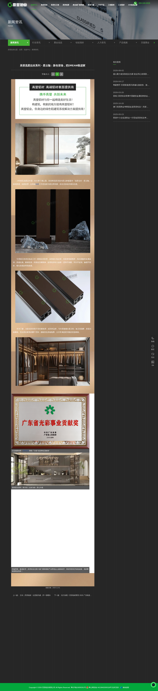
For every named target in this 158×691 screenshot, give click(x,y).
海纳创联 (126, 687)
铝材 (37, 184)
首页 (20, 50)
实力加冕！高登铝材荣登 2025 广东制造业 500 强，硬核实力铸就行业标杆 (88, 595)
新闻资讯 (14, 42)
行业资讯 (36, 42)
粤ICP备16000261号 (78, 687)
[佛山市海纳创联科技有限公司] (121, 687)
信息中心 (27, 50)
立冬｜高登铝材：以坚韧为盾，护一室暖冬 (35, 595)
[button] (154, 42)
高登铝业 (26, 451)
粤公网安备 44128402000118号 (100, 687)
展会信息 (58, 42)
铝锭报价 (80, 42)
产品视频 (123, 42)
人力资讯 (101, 42)
